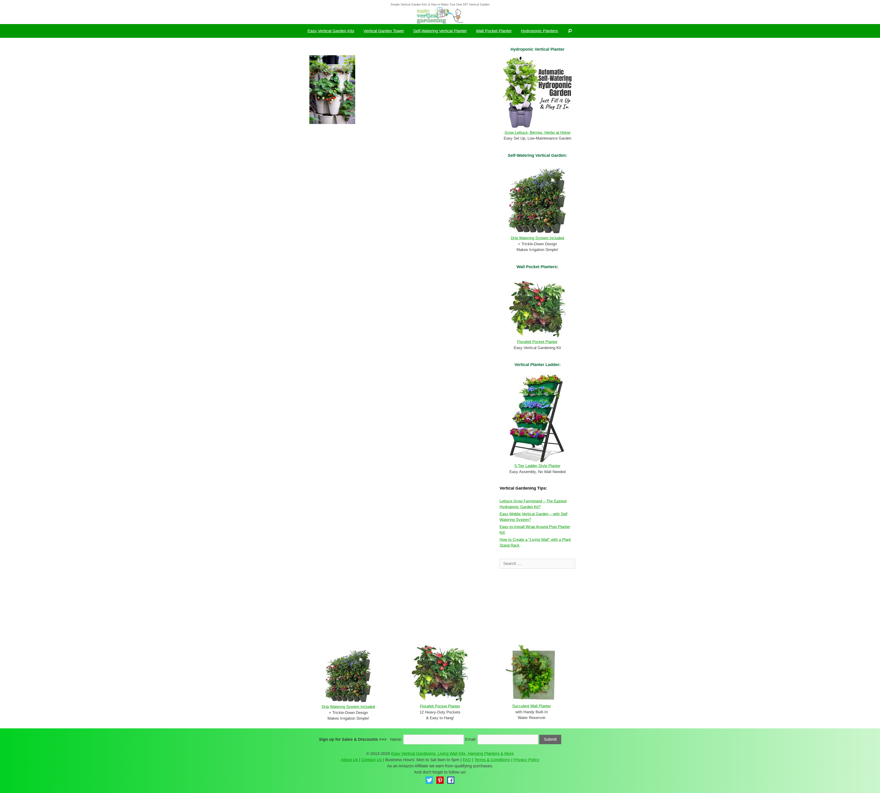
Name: (396, 739)
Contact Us (371, 759)
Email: (470, 739)
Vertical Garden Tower (383, 31)
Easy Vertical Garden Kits (331, 31)
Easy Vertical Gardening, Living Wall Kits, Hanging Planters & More (452, 753)
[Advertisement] (397, 176)
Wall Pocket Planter (494, 31)
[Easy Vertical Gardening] (440, 15)
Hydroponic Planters (539, 31)
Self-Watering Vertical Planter (440, 31)
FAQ (467, 759)
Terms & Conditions (492, 759)
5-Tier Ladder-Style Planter (537, 466)
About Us (349, 759)
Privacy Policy (526, 759)
